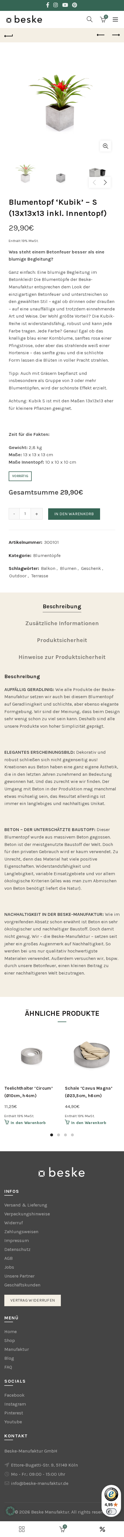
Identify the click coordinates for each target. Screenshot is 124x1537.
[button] (10, 1511)
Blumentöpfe (47, 555)
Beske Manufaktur (50, 1512)
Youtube (13, 1421)
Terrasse (39, 575)
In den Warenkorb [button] (28, 1122)
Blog (9, 1358)
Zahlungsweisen (21, 1231)
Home (10, 1331)
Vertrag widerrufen (32, 1300)
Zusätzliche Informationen (62, 623)
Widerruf (13, 1222)
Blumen (68, 568)
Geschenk (91, 568)
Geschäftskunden (22, 1285)
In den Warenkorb (74, 513)
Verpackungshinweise (27, 1214)
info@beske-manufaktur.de (39, 1483)
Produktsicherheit (62, 640)
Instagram (15, 1404)
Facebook (14, 1395)
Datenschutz (17, 1249)
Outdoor (18, 575)
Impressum (16, 1240)
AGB (8, 1258)
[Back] (8, 35)
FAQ (8, 1367)
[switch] (111, 1511)
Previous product (101, 35)
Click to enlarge (105, 146)
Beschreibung (62, 606)
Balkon (48, 568)
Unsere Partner (19, 1276)
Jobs (9, 1267)
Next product (115, 35)
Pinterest (13, 1413)
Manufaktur (16, 1349)
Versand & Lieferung (25, 1205)
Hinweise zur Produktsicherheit (62, 657)
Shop (9, 1340)
